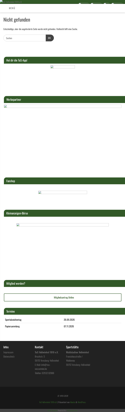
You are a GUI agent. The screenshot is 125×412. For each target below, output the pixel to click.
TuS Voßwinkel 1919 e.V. (48, 402)
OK (48, 38)
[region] (62, 77)
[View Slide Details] (62, 77)
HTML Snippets (52, 410)
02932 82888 (48, 373)
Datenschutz (8, 356)
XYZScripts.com (72, 410)
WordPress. (82, 402)
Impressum (8, 352)
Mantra (72, 402)
